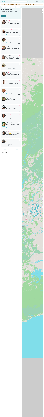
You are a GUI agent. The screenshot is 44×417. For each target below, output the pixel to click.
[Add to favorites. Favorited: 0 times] (19, 46)
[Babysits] (3, 1)
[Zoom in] (42, 9)
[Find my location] (42, 12)
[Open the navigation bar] (42, 1)
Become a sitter (38, 1)
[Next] (17, 149)
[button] (26, 214)
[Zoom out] (42, 10)
